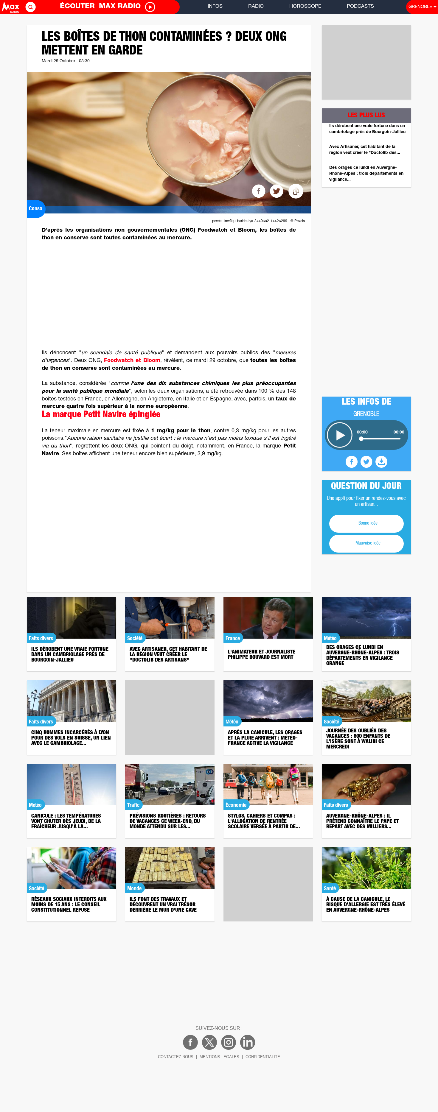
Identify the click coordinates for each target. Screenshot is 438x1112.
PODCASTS (360, 6)
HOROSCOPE (305, 6)
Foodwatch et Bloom (132, 361)
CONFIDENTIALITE (263, 1057)
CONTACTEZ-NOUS (175, 1057)
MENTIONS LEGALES (219, 1057)
